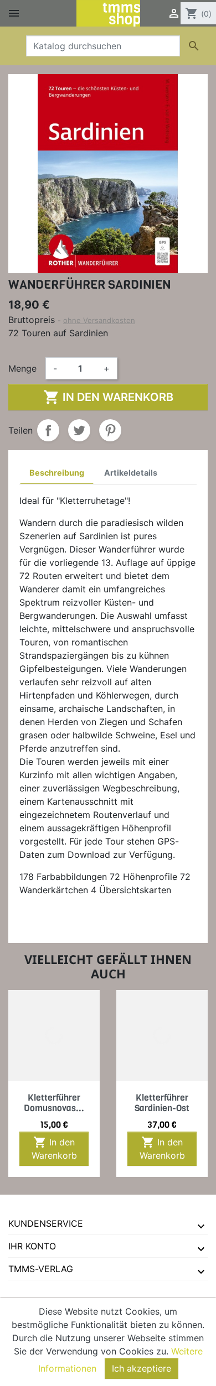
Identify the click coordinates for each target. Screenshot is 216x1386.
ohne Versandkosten (99, 320)
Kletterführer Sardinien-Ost (162, 1103)
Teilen (48, 430)
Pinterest (110, 430)
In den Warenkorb (108, 397)
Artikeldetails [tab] (130, 472)
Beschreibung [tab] (56, 472)
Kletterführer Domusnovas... (54, 1103)
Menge (22, 368)
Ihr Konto (32, 1246)
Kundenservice (45, 1223)
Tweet (79, 430)
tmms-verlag (40, 1268)
